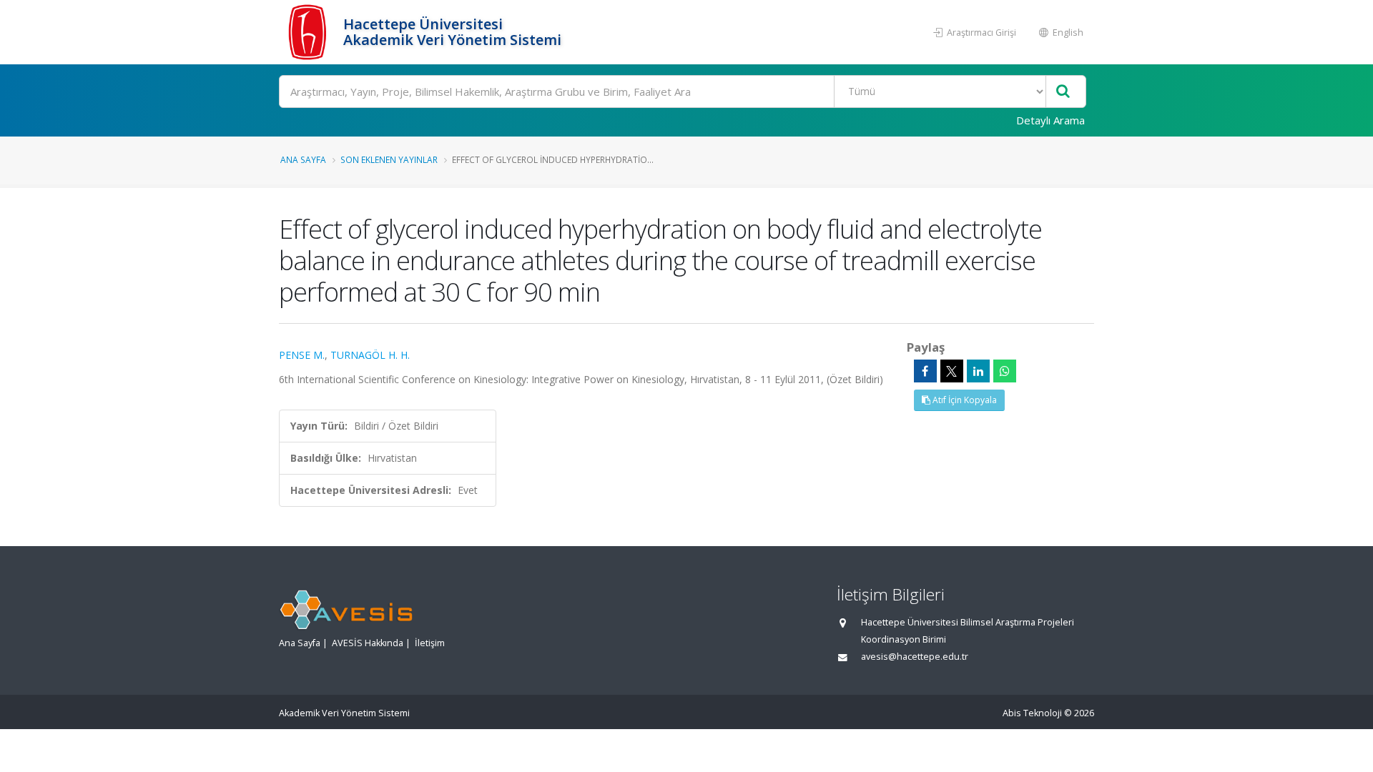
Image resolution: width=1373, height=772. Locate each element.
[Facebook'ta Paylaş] (925, 371)
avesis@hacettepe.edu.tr (914, 656)
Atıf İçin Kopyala (963, 400)
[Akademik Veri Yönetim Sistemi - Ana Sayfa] (309, 32)
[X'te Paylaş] (951, 371)
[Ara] (1063, 92)
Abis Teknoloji (1032, 713)
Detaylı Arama (1050, 120)
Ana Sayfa (303, 159)
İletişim (430, 643)
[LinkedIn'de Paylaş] (978, 371)
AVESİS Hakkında (367, 643)
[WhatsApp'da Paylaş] (1004, 371)
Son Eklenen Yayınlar (389, 159)
